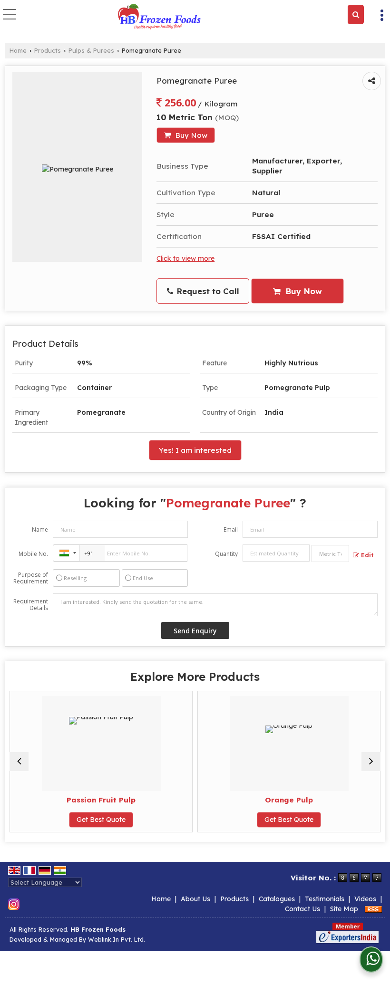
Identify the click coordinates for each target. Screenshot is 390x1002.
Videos (365, 899)
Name (40, 529)
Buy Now (190, 135)
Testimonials (324, 899)
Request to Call (206, 291)
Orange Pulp (289, 799)
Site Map (344, 909)
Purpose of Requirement (30, 578)
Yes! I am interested (195, 450)
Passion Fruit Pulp (101, 799)
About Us (195, 899)
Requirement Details (30, 604)
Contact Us (302, 909)
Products (47, 50)
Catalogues (277, 899)
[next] (370, 761)
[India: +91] (66, 553)
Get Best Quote (101, 819)
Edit (366, 555)
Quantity (226, 554)
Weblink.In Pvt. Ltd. (116, 939)
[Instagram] (14, 903)
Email (231, 529)
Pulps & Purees (91, 50)
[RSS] (373, 909)
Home (18, 50)
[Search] (356, 14)
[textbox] (330, 553)
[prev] (19, 761)
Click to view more (185, 258)
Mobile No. (33, 554)
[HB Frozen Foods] (159, 17)
